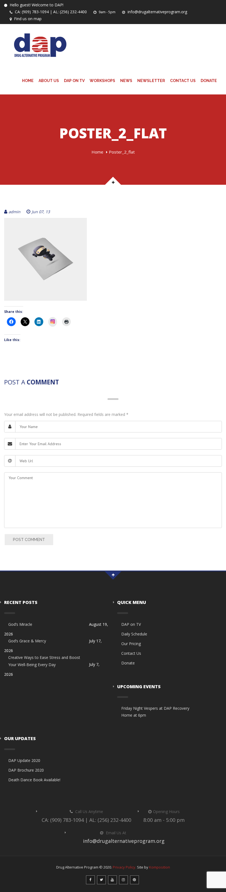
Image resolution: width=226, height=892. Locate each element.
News (126, 80)
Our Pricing (131, 643)
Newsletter (151, 80)
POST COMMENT (29, 539)
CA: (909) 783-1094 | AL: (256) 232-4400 (50, 11)
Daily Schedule (134, 634)
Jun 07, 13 (41, 211)
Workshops (102, 80)
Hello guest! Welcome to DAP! (36, 4)
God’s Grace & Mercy (27, 640)
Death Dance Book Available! (34, 779)
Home (28, 80)
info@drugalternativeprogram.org (157, 11)
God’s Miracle (20, 624)
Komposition (159, 867)
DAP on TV (74, 80)
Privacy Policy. (124, 867)
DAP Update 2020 (24, 760)
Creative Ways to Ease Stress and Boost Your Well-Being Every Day (44, 661)
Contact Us (183, 80)
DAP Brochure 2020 (26, 770)
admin (14, 211)
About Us (49, 80)
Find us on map (27, 18)
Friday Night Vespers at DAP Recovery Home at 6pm (155, 712)
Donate (209, 80)
